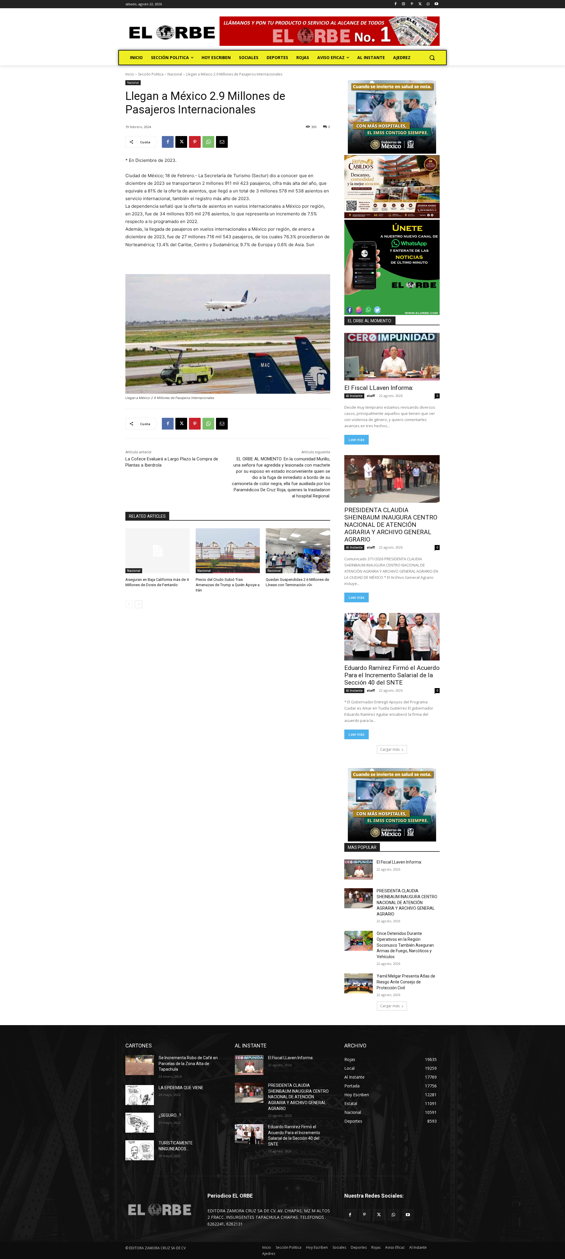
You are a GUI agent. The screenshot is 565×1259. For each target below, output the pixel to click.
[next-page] (138, 604)
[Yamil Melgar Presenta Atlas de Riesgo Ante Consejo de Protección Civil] (358, 983)
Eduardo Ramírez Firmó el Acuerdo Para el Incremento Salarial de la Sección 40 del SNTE (392, 675)
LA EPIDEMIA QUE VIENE (181, 1087)
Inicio (129, 74)
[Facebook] (395, 4)
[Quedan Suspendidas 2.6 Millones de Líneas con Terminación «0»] (298, 550)
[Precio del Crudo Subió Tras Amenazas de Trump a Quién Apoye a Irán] (228, 550)
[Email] (222, 142)
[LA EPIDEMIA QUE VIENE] (139, 1095)
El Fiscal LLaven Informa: (378, 387)
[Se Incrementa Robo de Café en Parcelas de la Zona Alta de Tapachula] (139, 1065)
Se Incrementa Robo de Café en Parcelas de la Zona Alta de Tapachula (188, 1063)
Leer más (356, 439)
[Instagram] (403, 4)
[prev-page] (129, 604)
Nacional (174, 74)
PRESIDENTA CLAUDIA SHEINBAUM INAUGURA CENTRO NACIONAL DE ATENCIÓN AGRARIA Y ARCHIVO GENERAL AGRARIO (390, 525)
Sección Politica (151, 74)
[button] (432, 58)
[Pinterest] (411, 4)
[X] (420, 4)
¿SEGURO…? (170, 1115)
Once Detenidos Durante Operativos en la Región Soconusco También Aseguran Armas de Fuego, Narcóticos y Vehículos (405, 945)
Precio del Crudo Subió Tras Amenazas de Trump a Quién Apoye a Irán (228, 584)
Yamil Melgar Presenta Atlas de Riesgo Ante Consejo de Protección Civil (406, 982)
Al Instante (354, 396)
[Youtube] (436, 4)
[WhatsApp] (428, 4)
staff (371, 395)
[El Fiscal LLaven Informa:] (392, 356)
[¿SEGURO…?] (139, 1123)
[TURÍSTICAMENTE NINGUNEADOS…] (139, 1150)
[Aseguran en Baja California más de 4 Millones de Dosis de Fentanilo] (157, 550)
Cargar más (390, 749)
